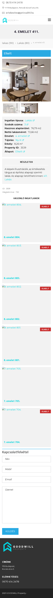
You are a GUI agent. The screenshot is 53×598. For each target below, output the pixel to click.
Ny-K (19, 140)
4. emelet (21, 136)
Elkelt (19, 151)
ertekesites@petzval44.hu (19, 12)
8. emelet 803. (12, 278)
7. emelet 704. (12, 442)
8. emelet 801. (12, 360)
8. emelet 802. (12, 319)
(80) (23, 43)
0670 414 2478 (14, 2)
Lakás (29, 120)
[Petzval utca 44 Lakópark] (10, 20)
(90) (8, 43)
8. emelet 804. (12, 237)
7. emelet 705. (12, 401)
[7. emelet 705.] (26, 382)
